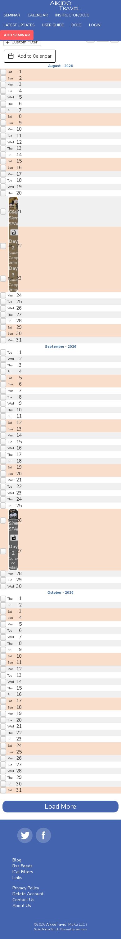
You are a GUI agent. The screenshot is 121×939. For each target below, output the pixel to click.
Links (17, 878)
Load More (60, 806)
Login (95, 25)
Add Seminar (17, 35)
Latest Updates (19, 25)
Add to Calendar (35, 56)
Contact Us (23, 900)
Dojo (76, 25)
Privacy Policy (25, 888)
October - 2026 (60, 592)
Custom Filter (24, 42)
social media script (46, 929)
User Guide (53, 25)
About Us (21, 906)
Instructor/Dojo (72, 15)
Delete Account (27, 894)
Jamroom (81, 929)
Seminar (12, 15)
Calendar (38, 15)
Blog (16, 860)
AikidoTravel (55, 924)
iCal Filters (22, 872)
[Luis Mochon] (13, 202)
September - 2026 (60, 346)
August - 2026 (60, 66)
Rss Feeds (22, 866)
